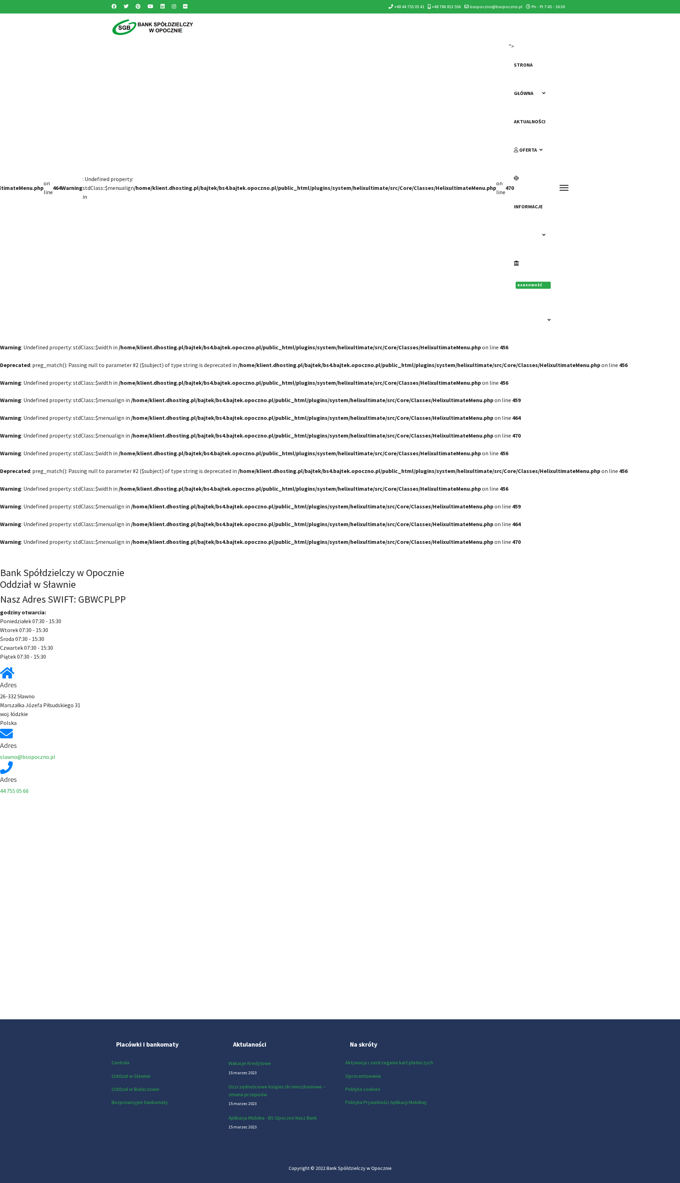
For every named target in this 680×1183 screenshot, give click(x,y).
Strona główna (523, 79)
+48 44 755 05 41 (409, 6)
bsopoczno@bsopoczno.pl (496, 6)
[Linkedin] (162, 6)
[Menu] (564, 188)
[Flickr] (185, 6)
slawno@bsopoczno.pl (27, 756)
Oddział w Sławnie (131, 1076)
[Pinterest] (138, 6)
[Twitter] (126, 6)
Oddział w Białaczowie (135, 1089)
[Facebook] (114, 6)
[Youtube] (150, 6)
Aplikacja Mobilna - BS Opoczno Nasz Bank (272, 1122)
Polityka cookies (362, 1089)
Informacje (528, 206)
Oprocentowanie (363, 1076)
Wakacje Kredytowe (249, 1067)
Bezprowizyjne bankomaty (140, 1102)
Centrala (120, 1062)
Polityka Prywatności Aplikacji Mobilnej (385, 1102)
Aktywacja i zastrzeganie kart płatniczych (389, 1062)
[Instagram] (174, 6)
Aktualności (529, 121)
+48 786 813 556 (446, 6)
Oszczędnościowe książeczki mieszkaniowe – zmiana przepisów (276, 1094)
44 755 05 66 (14, 790)
